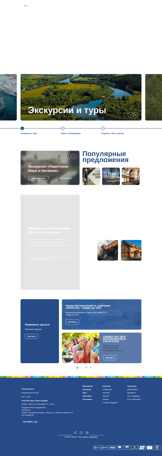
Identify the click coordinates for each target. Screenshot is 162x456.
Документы (131, 393)
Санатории (87, 396)
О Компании (107, 389)
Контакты (106, 393)
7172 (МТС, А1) (30, 422)
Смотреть (31, 336)
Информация (132, 389)
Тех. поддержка (133, 396)
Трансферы (87, 399)
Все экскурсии (66, 178)
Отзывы (105, 399)
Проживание (87, 386)
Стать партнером (134, 399)
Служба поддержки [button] (110, 403)
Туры (84, 393)
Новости (105, 396)
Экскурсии (86, 389)
